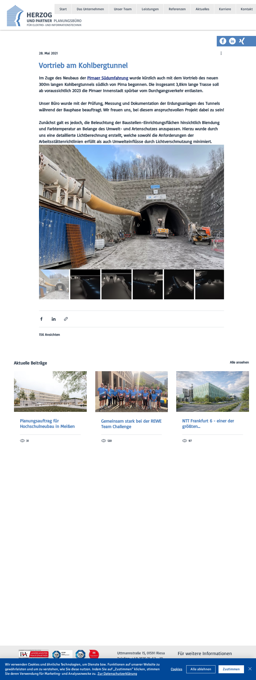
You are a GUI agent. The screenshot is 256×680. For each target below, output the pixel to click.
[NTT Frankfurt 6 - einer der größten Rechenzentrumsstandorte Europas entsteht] (212, 391)
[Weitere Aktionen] (221, 53)
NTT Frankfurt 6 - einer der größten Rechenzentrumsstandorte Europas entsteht (208, 423)
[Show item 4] (148, 284)
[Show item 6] (210, 284)
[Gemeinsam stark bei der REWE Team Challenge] (131, 391)
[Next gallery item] (218, 207)
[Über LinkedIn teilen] (53, 319)
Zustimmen (231, 669)
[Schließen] (250, 669)
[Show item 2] (85, 284)
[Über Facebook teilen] (41, 319)
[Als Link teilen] (66, 319)
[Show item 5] (179, 284)
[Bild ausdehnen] (131, 207)
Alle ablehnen (200, 669)
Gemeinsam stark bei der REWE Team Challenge (131, 423)
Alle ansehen (239, 362)
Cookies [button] (176, 669)
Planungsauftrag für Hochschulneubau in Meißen (47, 423)
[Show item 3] (117, 284)
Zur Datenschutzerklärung (117, 674)
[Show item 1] (54, 284)
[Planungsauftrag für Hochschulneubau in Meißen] (50, 391)
